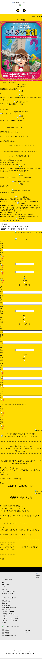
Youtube (17, 10)
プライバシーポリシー (11, 635)
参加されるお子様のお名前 (1, 247)
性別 (1, 278)
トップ (4, 582)
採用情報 (7, 632)
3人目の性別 (1, 358)
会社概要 (7, 630)
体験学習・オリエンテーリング (10, 618)
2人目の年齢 (1, 311)
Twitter (24, 10)
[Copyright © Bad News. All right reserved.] (21, 645)
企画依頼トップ (6, 600)
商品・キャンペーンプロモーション (12, 615)
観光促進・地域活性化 (8, 611)
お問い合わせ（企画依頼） (9, 607)
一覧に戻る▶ (37, 16)
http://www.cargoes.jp (21, 112)
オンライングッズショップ (9, 591)
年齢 (1, 270)
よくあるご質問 (6, 605)
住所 (1, 376)
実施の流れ (5, 603)
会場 (1, 404)
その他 (4, 622)
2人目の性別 (1, 319)
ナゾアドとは (5, 584)
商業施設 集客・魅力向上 (9, 613)
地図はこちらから (24, 182)
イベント (4, 586)
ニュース (4, 589)
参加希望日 (1, 409)
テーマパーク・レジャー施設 (10, 620)
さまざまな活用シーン (8, 609)
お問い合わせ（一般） (8, 593)
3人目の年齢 (1, 350)
